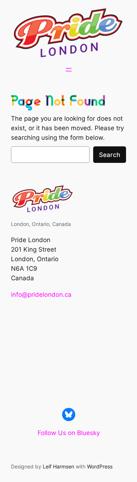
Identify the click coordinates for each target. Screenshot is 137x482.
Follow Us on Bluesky (69, 433)
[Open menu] (68, 69)
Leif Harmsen (58, 466)
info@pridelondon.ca (41, 294)
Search (109, 154)
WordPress (100, 466)
